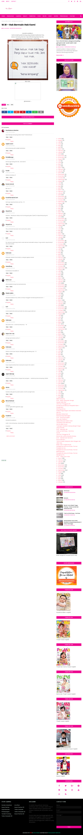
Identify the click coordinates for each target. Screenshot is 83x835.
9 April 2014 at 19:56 (10, 186)
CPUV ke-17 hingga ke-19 (63, 404)
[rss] (66, 794)
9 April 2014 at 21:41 (10, 254)
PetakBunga (9, 157)
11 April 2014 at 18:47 (10, 362)
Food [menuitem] (39, 16)
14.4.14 (58, 433)
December (61, 156)
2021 (59, 239)
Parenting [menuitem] (32, 16)
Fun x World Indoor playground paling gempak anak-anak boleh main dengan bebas (68, 43)
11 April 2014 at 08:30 (10, 322)
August (60, 140)
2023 (59, 195)
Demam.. (66, 498)
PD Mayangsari (5, 811)
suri (7, 238)
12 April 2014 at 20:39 (10, 389)
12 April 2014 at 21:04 (10, 402)
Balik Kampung (60, 399)
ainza (7, 387)
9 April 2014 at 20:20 (10, 239)
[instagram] (75, 1)
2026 (59, 139)
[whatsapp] (59, 794)
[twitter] (72, 1)
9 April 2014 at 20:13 (10, 213)
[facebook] (69, 1)
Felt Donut (66, 491)
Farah (7, 170)
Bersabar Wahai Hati (62, 414)
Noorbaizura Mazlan (12, 130)
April (59, 147)
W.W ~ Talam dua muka (63, 456)
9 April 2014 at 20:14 (10, 226)
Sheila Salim (9, 293)
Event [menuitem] (50, 16)
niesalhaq (9, 266)
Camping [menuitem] (18, 16)
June (59, 144)
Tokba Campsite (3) (7, 816)
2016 (59, 339)
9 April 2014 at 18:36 (10, 132)
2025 (59, 154)
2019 (59, 283)
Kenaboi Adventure (7, 805)
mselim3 (8, 416)
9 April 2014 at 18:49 (10, 159)
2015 (59, 361)
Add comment (10, 436)
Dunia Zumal (10, 184)
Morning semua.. (61, 409)
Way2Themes (36, 832)
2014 (59, 383)
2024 (59, 173)
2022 (59, 217)
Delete (11, 137)
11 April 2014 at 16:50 (10, 349)
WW (6, 21)
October (60, 178)
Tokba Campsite (19, 809)
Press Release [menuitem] (64, 16)
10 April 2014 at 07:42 (10, 281)
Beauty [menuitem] (25, 16)
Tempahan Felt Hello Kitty (63, 422)
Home (3, 1)
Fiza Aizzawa (6, 28)
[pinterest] (77, 1)
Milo (8, 104)
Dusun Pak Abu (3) (19, 814)
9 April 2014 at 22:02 (10, 268)
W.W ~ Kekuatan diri (61, 429)
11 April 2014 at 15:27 (10, 335)
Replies (9, 139)
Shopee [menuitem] (56, 16)
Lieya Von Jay (10, 333)
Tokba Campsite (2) (20, 811)
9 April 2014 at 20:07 (10, 199)
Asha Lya (8, 280)
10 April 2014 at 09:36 (10, 295)
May (59, 145)
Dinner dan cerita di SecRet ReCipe (66, 436)
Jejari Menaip (10, 374)
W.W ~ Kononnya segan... (63, 417)
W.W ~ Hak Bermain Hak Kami (64, 438)
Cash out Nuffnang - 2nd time (65, 431)
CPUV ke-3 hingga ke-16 (63, 434)
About (7, 1)
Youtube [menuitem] (72, 16)
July (59, 142)
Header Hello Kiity (61, 402)
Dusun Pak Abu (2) (19, 807)
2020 (59, 261)
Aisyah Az (9, 211)
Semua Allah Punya (61, 424)
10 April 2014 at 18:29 (10, 308)
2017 (59, 324)
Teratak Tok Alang (6, 814)
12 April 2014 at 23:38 (10, 417)
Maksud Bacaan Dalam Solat (64, 421)
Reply (7, 137)
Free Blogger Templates (54, 832)
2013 (59, 463)
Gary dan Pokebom (61, 419)
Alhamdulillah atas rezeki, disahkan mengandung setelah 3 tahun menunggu (72, 522)
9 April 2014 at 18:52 (10, 172)
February (60, 150)
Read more (59, 55)
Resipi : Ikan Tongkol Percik (63, 444)
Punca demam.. (60, 439)
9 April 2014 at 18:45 (10, 145)
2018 (59, 305)
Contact (13, 1)
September (61, 179)
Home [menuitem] (3, 16)
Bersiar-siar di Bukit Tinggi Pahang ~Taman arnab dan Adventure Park (71, 507)
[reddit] (78, 785)
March (60, 149)
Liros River (17, 805)
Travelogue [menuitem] (10, 16)
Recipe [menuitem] (44, 16)
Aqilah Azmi (9, 144)
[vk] (66, 790)
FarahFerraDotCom (12, 197)
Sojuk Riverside (6, 809)
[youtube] (78, 790)
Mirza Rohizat (10, 401)
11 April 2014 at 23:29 (10, 375)
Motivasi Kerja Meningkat (63, 416)
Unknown (8, 253)
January (60, 152)
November (61, 157)
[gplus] (80, 1)
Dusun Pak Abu (5, 807)
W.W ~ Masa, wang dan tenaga (65, 400)
